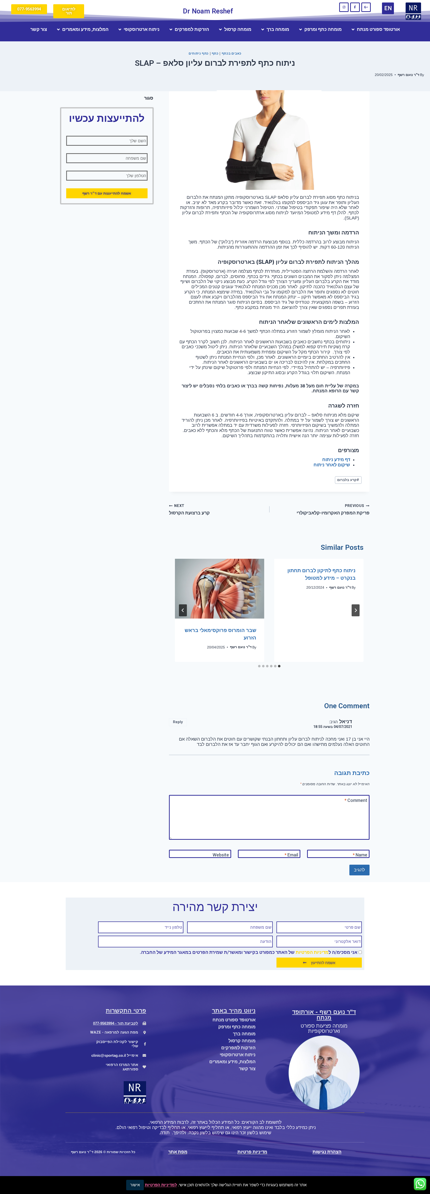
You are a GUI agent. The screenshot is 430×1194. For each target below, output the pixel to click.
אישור (135, 1185)
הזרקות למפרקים (192, 29)
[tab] (279, 666)
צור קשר (38, 29)
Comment (355, 800)
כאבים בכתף (231, 53)
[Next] (183, 610)
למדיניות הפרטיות (161, 1185)
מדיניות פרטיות (252, 1151)
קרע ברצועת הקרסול (189, 509)
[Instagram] (344, 7)
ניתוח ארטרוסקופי (142, 29)
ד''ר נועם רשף (408, 75)
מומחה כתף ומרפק (323, 29)
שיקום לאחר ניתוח (332, 464)
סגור (148, 98)
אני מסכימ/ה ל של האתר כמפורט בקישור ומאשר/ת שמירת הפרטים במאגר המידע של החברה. (248, 952)
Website (221, 854)
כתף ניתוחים (199, 53)
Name (360, 854)
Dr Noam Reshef (208, 11)
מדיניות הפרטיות (312, 952)
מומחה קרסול (237, 29)
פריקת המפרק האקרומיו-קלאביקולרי (333, 509)
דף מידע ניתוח (336, 459)
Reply (178, 722)
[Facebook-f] (355, 7)
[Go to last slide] (356, 610)
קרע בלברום (348, 480)
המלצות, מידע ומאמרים (85, 29)
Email (291, 854)
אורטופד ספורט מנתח (378, 29)
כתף (215, 53)
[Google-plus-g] (366, 7)
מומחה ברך (278, 29)
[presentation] (219, 588)
